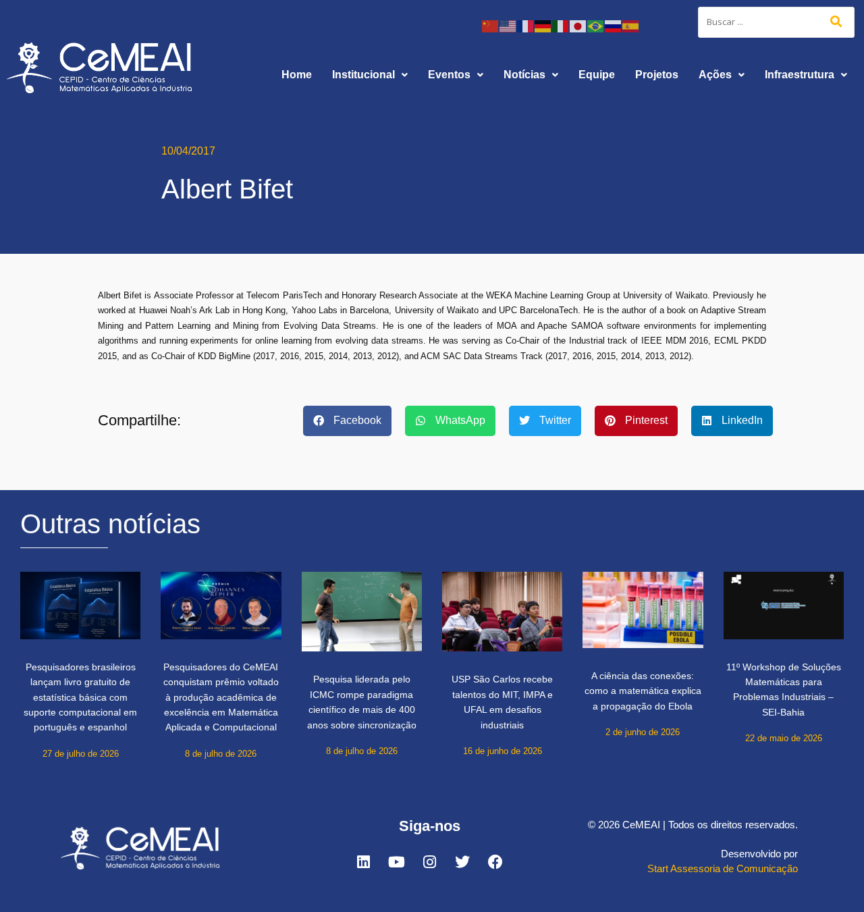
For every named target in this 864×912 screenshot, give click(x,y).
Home (296, 74)
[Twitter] (462, 862)
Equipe (596, 74)
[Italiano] (561, 25)
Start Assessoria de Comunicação (722, 868)
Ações (715, 74)
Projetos (656, 74)
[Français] (526, 25)
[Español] (631, 25)
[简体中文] (491, 25)
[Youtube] (396, 862)
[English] (508, 25)
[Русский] (613, 25)
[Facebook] (495, 862)
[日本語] (578, 25)
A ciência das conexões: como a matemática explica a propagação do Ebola (643, 691)
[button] (370, 74)
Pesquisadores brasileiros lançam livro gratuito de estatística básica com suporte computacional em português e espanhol (80, 697)
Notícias (524, 74)
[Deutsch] (543, 25)
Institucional (363, 74)
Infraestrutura (799, 74)
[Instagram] (429, 862)
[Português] (596, 25)
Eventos (449, 74)
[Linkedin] (363, 862)
